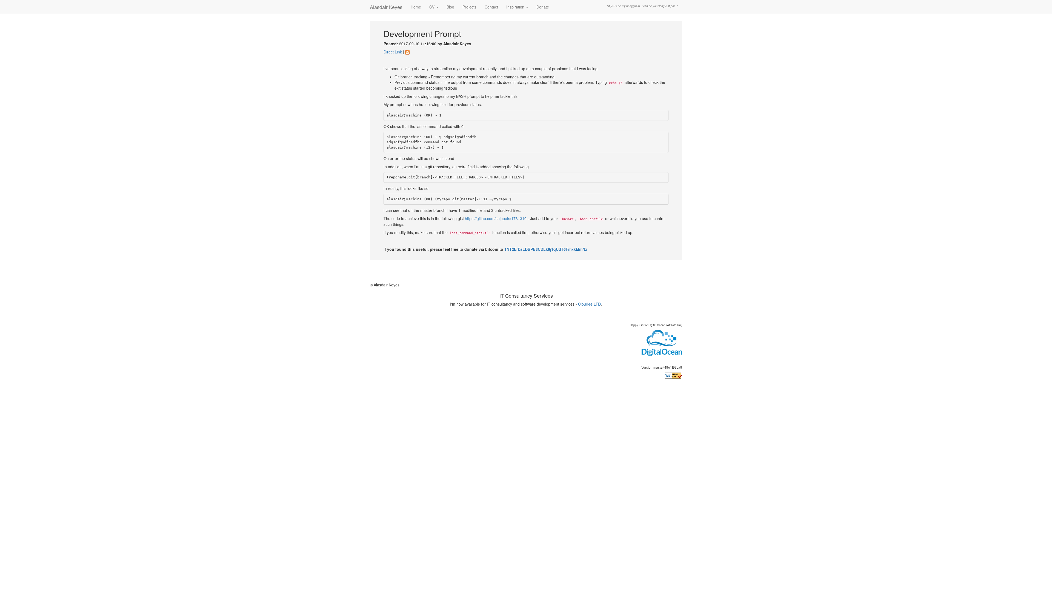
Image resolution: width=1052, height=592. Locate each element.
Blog (450, 7)
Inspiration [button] (515, 7)
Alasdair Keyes (386, 6)
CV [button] (432, 7)
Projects (469, 7)
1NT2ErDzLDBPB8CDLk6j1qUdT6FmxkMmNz (545, 249)
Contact (491, 7)
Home (416, 7)
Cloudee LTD (589, 304)
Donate (542, 7)
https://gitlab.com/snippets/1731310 (496, 218)
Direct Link (393, 52)
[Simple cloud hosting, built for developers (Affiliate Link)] (661, 343)
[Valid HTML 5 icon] (673, 375)
